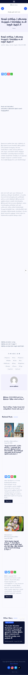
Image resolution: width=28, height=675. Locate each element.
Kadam (9, 360)
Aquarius (7, 357)
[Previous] (21, 618)
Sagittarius (21, 363)
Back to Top (14, 672)
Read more (8, 501)
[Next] (23, 618)
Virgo (21, 366)
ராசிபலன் (12, 45)
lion (21, 360)
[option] (14, 632)
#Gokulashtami (8, 535)
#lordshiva (6, 441)
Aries (14, 357)
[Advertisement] (14, 60)
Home (14, 28)
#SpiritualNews (14, 441)
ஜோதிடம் (16, 45)
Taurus (14, 366)
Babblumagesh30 (9, 641)
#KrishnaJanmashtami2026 (11, 536)
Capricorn (21, 357)
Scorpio (8, 366)
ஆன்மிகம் (3, 45)
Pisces (14, 363)
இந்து (7, 45)
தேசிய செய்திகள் (9, 622)
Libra (15, 360)
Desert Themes (14, 663)
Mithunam (7, 363)
